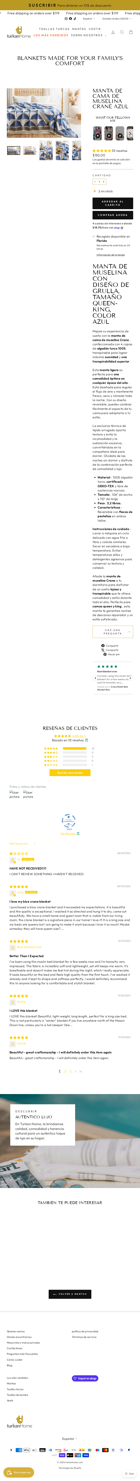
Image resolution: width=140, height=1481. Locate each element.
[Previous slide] (96, 133)
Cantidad (102, 175)
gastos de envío (106, 159)
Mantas (79, 29)
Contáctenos (14, 1348)
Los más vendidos (51, 35)
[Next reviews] (130, 678)
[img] (19, 854)
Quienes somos (16, 1331)
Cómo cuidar (15, 1359)
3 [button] (70, 1071)
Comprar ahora (113, 215)
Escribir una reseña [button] (70, 772)
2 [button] (65, 1071)
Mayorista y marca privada (23, 1342)
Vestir (95, 29)
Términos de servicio (84, 1337)
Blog (9, 1365)
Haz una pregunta (113, 632)
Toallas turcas (54, 29)
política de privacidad (85, 1331)
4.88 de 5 (79, 736)
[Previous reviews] (95, 678)
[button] (102, 151)
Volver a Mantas (72, 1294)
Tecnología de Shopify (70, 1467)
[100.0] (68, 821)
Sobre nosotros (87, 35)
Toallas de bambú (17, 1394)
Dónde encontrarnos (19, 1337)
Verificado (67, 834)
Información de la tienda (111, 254)
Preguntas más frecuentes (22, 1353)
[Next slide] (130, 133)
